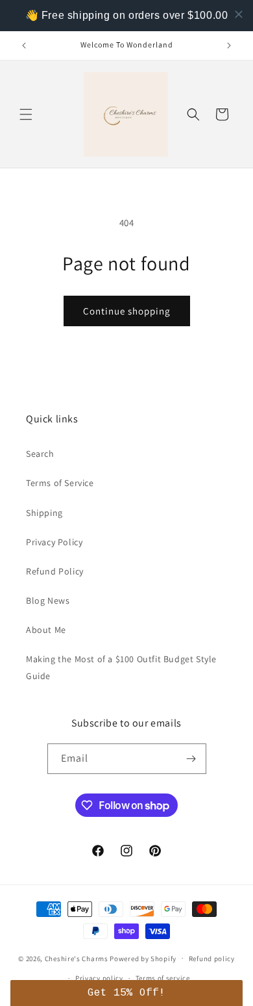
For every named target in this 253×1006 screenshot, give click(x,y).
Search (40, 453)
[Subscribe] (191, 758)
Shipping (44, 513)
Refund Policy (55, 571)
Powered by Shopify (143, 957)
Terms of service (163, 978)
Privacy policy (99, 978)
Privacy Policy (54, 542)
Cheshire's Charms (76, 957)
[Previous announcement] (24, 45)
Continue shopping (127, 311)
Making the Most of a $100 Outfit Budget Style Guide (121, 667)
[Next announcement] (229, 45)
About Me (46, 630)
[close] (238, 14)
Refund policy (212, 958)
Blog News (47, 600)
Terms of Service (60, 483)
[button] (26, 114)
